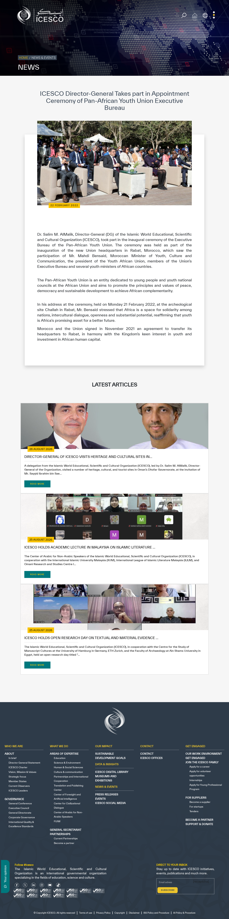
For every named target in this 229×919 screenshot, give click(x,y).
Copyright (152, 83)
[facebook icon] (17, 885)
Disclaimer (166, 83)
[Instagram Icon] (42, 885)
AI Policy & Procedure (216, 83)
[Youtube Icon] (50, 885)
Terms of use (119, 83)
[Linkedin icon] (33, 885)
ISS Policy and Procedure (188, 83)
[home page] (41, 15)
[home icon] (194, 15)
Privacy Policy (136, 83)
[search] (184, 15)
